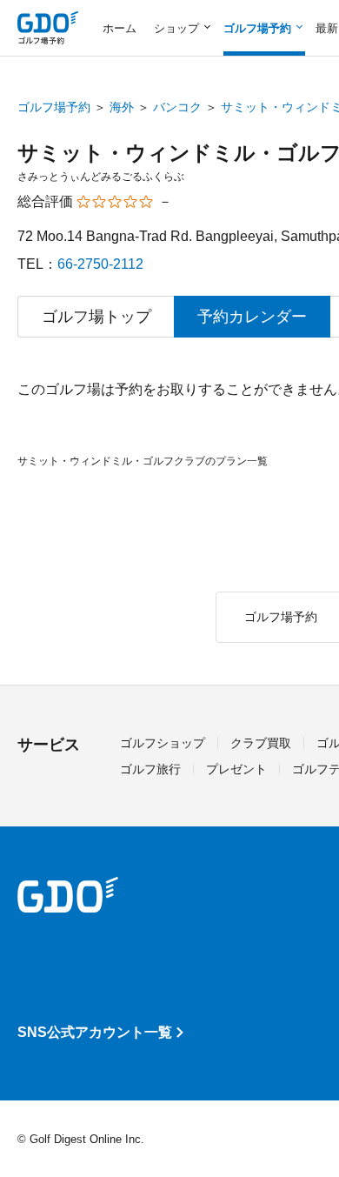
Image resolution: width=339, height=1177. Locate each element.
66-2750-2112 (100, 264)
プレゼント (236, 769)
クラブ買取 (260, 743)
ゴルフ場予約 (53, 107)
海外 (122, 107)
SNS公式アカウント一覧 (94, 1032)
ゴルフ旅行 (150, 769)
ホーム (119, 28)
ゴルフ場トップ (96, 316)
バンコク (177, 107)
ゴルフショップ (162, 743)
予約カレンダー (252, 316)
